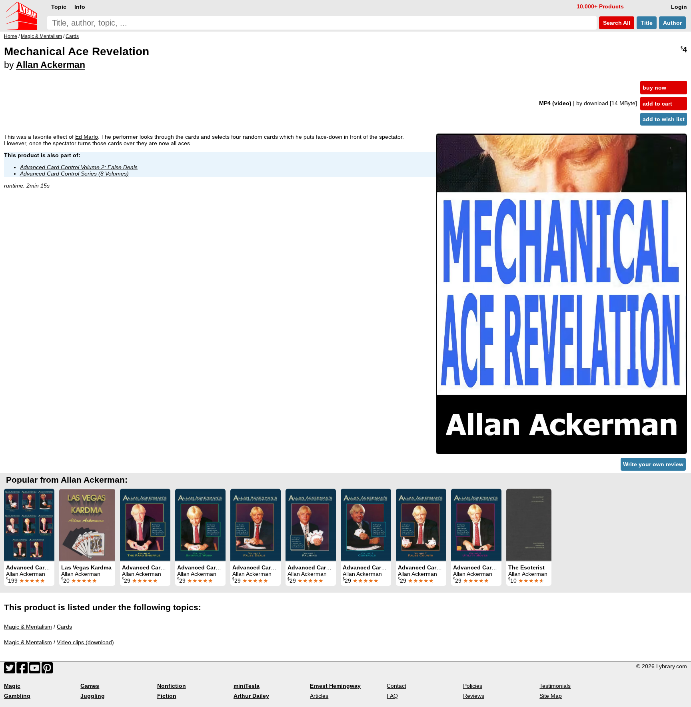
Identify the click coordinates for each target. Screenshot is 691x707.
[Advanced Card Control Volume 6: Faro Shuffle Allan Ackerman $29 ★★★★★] (145, 525)
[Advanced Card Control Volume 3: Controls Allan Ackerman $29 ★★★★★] (366, 525)
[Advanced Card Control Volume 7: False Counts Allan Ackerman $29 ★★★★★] (421, 525)
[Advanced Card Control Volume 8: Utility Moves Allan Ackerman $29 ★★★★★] (476, 525)
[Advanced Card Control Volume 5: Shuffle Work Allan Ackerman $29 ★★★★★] (200, 525)
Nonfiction (171, 686)
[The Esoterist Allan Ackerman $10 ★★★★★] (528, 525)
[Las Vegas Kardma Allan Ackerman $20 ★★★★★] (87, 525)
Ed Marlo (86, 137)
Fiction (166, 696)
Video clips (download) (85, 642)
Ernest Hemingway (335, 686)
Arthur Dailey (251, 696)
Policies (472, 686)
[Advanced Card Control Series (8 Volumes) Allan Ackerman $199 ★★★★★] (29, 525)
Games (89, 686)
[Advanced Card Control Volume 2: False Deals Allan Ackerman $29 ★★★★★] (255, 525)
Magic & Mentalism (28, 626)
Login (679, 7)
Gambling (17, 696)
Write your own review (653, 464)
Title (646, 23)
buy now (654, 87)
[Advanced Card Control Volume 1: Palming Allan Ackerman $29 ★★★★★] (311, 525)
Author (672, 23)
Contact (396, 686)
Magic (12, 686)
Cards (64, 626)
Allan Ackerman (50, 65)
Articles (319, 696)
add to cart (657, 103)
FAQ (392, 696)
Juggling (92, 696)
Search (615, 23)
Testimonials (555, 686)
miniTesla (247, 686)
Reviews (473, 696)
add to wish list (664, 119)
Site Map (550, 696)
